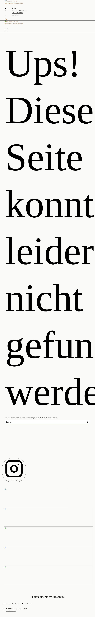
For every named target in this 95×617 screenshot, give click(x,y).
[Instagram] (5, 19)
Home (14, 8)
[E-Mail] (6, 19)
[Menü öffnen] (6, 30)
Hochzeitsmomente (20, 10)
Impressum (11, 611)
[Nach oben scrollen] (93, 526)
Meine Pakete (17, 13)
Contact (15, 15)
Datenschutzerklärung (16, 609)
